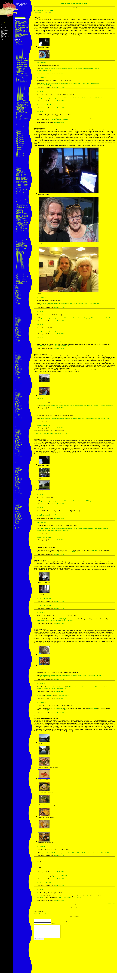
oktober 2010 (17, 480)
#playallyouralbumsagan (57, 675)
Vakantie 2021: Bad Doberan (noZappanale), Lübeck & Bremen (22, 228)
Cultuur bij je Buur (4, 24)
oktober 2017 (17, 395)
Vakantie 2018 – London (21, 215)
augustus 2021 (18, 347)
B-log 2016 (18, 46)
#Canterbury (81, 68)
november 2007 (18, 516)
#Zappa (41, 897)
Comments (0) (111, 903)
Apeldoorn (18, 43)
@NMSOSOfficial (49, 620)
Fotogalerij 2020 (19, 93)
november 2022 (18, 332)
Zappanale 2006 (19, 259)
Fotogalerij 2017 (19, 90)
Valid (17, 527)
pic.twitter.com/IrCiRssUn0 (43, 676)
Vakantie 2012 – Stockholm (21, 187)
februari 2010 (17, 488)
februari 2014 (17, 440)
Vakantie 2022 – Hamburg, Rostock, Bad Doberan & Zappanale (21, 233)
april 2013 (17, 449)
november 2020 (18, 357)
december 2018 (18, 380)
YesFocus (3, 38)
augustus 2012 (18, 457)
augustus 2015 (18, 421)
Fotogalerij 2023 (19, 96)
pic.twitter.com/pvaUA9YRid (106, 405)
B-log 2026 (18, 57)
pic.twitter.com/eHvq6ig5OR (44, 537)
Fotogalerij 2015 (19, 88)
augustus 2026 (18, 286)
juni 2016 (17, 411)
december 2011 (18, 466)
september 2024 (18, 309)
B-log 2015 (18, 45)
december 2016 (18, 405)
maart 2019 (17, 377)
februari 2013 (17, 451)
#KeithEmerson (93, 708)
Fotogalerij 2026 (19, 99)
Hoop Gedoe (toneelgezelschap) (20, 107)
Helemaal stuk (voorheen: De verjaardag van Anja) (21, 105)
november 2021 (18, 344)
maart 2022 (17, 340)
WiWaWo (2, 37)
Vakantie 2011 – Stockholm (21, 185)
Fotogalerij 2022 (19, 95)
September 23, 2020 (59, 408)
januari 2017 (17, 404)
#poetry (89, 675)
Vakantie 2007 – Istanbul (21, 178)
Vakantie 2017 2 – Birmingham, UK (20, 212)
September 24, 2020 (59, 307)
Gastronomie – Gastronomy (22, 102)
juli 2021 (16, 349)
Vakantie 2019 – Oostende (21, 220)
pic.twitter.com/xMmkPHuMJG (101, 852)
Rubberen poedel (19, 172)
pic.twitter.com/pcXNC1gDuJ (44, 70)
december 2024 (18, 306)
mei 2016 (17, 412)
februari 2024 (17, 317)
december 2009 (18, 490)
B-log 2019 (18, 50)
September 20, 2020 (59, 679)
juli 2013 (16, 446)
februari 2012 (17, 464)
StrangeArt (3, 34)
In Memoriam (19, 108)
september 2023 (18, 322)
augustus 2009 (18, 494)
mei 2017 (17, 400)
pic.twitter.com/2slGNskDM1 (44, 515)
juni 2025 (17, 300)
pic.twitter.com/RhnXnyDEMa (59, 688)
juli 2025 (16, 299)
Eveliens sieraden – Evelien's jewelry (20, 78)
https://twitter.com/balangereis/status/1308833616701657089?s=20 (50, 433)
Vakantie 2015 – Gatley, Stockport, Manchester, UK (21, 199)
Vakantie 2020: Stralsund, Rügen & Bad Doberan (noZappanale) (21, 225)
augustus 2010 (18, 482)
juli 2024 (16, 312)
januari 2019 (17, 379)
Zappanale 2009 (19, 262)
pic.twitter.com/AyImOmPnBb (44, 105)
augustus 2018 (18, 384)
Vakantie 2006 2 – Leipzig (21, 177)
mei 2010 (17, 485)
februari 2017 (17, 403)
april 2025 (17, 302)
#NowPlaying (43, 62)
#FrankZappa (87, 896)
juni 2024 (17, 313)
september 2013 (18, 444)
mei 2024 (17, 314)
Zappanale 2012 (19, 265)
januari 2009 (17, 502)
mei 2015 (17, 425)
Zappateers (3, 39)
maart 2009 (17, 500)
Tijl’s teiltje (3, 35)
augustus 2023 (18, 323)
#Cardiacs (75, 98)
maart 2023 (17, 328)
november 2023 (18, 320)
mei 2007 (17, 522)
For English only (19, 80)
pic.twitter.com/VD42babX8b (74, 897)
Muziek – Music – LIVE (21, 118)
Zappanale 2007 (19, 260)
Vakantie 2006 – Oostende (21, 175)
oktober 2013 (17, 443)
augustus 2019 (18, 372)
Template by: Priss (4, 42)
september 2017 (18, 396)
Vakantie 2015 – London (21, 202)
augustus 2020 (18, 360)
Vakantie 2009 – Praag (21, 181)
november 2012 (18, 454)
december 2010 (18, 478)
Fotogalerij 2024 (19, 97)
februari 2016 (17, 415)
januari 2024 (17, 318)
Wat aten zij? (19, 251)
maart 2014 (17, 439)
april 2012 (17, 462)
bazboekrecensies (20, 69)
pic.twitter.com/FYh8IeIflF (105, 418)
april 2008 (17, 511)
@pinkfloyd (57, 620)
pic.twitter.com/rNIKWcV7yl (84, 501)
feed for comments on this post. (43, 913)
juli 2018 (16, 385)
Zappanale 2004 (19, 257)
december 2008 (18, 503)
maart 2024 (17, 316)
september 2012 (18, 456)
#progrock (89, 68)
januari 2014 (17, 441)
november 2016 (18, 406)
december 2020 (18, 356)
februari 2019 (17, 378)
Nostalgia (18, 121)
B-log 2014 (18, 44)
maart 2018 (17, 390)
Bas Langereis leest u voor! (74, 3)
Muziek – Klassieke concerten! (20, 115)
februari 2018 (17, 391)
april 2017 (17, 401)
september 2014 (18, 433)
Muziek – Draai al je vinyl (21, 112)
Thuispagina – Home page (20, 21)
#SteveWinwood (41, 345)
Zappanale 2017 (19, 270)
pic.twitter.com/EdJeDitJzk (105, 318)
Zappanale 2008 (19, 261)
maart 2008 (17, 512)
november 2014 (18, 431)
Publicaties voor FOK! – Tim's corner (21, 171)
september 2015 (18, 420)
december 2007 (18, 515)
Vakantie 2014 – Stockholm (21, 194)
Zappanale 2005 (19, 258)
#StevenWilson (40, 530)
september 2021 (18, 346)
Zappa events (19, 253)
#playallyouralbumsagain (57, 68)
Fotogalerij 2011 (19, 83)
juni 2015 (17, 424)
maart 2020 (17, 365)
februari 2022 (17, 341)
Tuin (17, 173)
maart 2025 (17, 303)
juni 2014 (17, 436)
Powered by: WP (4, 41)
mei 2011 (17, 473)
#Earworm (39, 695)
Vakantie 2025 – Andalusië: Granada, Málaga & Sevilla (21, 246)
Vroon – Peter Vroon (5, 36)
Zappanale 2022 (19, 278)
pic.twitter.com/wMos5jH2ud (44, 304)
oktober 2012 (17, 455)
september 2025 (18, 297)
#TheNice (59, 708)
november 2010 (18, 479)
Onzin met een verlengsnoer (22, 122)
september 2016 (18, 408)
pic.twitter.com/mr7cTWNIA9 (44, 425)
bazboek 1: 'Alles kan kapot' (22, 60)
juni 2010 (17, 484)
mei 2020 (17, 363)
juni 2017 (17, 399)
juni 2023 (17, 325)
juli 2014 (16, 435)
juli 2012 (16, 458)
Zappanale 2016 (19, 269)
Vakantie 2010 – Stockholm (21, 182)
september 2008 (18, 506)
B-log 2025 (18, 56)
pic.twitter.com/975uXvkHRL (60, 876)
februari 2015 (17, 428)
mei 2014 (17, 437)
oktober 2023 (17, 321)
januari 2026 (17, 293)
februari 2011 (17, 476)
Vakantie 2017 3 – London (21, 213)
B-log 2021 (18, 52)
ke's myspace (3, 28)
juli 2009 (16, 495)
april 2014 (17, 438)
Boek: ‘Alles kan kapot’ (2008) (21, 22)
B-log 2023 (18, 54)
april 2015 (17, 426)
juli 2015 (16, 422)
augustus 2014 (18, 434)
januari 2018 (17, 392)
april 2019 (17, 376)
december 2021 (18, 343)
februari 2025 (17, 304)
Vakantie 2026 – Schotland (21, 249)
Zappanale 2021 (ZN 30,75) (22, 276)
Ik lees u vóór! (18, 33)
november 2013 (18, 442)
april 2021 (17, 352)
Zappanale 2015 (19, 268)
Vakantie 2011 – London (21, 184)
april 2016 (17, 413)
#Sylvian (39, 551)
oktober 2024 (17, 308)
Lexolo (2, 31)
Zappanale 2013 (19, 266)
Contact (16, 37)
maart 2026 (17, 291)
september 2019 (18, 371)
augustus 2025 (18, 298)
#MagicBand (91, 852)
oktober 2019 (17, 370)
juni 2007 (17, 521)
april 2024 (17, 315)
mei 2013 (17, 448)
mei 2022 (17, 338)
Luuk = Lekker (19, 111)
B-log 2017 (18, 47)
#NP (38, 62)
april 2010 (17, 486)
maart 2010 (17, 487)
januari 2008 (17, 514)
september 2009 (18, 493)
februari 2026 (17, 292)
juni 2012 (17, 459)
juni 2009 (17, 496)
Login (16, 526)
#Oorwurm (48, 695)
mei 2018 (17, 388)
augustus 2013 (18, 445)
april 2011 (17, 474)
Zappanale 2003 (19, 256)
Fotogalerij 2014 (19, 87)
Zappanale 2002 (19, 255)
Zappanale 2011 (19, 264)
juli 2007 (16, 520)
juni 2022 (17, 337)
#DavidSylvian (60, 118)
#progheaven (95, 68)
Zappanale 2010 (19, 263)
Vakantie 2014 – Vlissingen (21, 196)
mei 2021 (17, 351)
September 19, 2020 (59, 855)
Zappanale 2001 (19, 254)
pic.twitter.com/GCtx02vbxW (57, 869)
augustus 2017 (18, 397)
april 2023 (17, 327)
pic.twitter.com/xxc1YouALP (44, 883)
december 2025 (18, 294)
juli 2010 (16, 483)
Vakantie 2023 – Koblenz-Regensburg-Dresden (21, 237)
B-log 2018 (18, 48)
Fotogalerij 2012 (19, 84)
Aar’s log (2, 23)
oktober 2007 (17, 517)
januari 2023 (17, 330)
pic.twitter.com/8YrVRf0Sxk (72, 551)
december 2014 (18, 430)
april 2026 (17, 290)
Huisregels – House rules (20, 35)
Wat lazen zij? (19, 252)
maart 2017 (17, 402)
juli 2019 (16, 373)
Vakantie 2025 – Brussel (21, 248)
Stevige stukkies (4, 33)
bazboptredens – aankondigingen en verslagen (20, 71)
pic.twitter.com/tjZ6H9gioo (63, 119)
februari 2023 (17, 329)
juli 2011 (16, 471)
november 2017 (18, 394)
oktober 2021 (17, 345)
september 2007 (18, 518)
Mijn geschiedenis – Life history (21, 34)
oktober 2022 (17, 333)
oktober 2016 (17, 407)
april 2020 (17, 364)
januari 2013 (17, 452)
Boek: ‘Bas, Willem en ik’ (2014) (21, 27)
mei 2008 (17, 510)
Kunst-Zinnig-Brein (4, 30)
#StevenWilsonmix (103, 528)
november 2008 (18, 504)
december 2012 (18, 453)
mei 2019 (17, 375)
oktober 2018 (17, 382)
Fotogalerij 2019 (19, 92)
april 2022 (17, 339)
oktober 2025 (17, 296)
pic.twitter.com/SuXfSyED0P (44, 605)
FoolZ (17, 79)
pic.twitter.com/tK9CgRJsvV (94, 98)
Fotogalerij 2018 (19, 91)
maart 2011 (17, 475)
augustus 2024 (18, 310)
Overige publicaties (19, 28)
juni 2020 (17, 362)
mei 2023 (17, 326)
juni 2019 (17, 374)
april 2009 (17, 499)
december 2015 (18, 417)
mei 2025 (17, 301)
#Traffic (55, 344)
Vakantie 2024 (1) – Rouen (21, 240)
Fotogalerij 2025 (19, 98)
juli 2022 (16, 336)
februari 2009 (17, 501)
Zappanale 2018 (19, 271)
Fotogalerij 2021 (19, 94)
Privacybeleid (18, 36)
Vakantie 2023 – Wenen (21, 239)
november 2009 (18, 491)
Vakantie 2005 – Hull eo (21, 174)
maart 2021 (17, 353)
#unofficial (48, 688)
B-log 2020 (18, 51)
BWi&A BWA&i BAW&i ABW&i (22, 73)
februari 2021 (17, 354)
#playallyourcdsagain (46, 68)
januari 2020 (17, 367)
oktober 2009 (17, 492)
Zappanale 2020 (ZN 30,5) (21, 274)
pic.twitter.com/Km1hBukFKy (44, 599)
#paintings (98, 675)
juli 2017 (16, 398)
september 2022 (18, 334)
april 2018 (17, 389)
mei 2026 (17, 289)
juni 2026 (17, 288)
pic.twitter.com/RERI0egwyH (62, 710)
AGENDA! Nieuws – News (21, 41)
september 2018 (18, 383)
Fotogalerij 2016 (19, 89)
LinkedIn (2, 32)
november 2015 (18, 418)
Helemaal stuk (18, 29)
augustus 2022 (18, 335)
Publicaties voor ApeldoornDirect (19, 125)
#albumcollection (68, 68)
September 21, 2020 (59, 601)
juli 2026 (16, 287)
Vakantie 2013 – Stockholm (21, 192)
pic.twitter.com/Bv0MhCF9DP (62, 345)
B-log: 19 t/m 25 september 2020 (43, 10)
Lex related (18, 110)
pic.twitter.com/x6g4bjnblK (105, 331)
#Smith (79, 98)
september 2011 (18, 469)
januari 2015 (17, 429)
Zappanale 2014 (19, 267)
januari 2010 (17, 489)
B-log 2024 (18, 55)
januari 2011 (17, 477)
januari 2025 (17, 305)
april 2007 (17, 523)
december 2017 (18, 393)
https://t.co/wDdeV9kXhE (64, 695)
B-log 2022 (18, 53)
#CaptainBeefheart (82, 675)
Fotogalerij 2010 (19, 82)
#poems (93, 675)
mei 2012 (17, 460)
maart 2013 (17, 450)
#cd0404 (69, 686)
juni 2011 (17, 472)
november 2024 (18, 307)
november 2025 (18, 295)
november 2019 (18, 369)
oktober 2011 (17, 468)
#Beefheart (74, 675)
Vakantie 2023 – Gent (20, 235)
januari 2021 (17, 355)
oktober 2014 (17, 432)
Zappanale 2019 (19, 272)
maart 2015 (17, 427)
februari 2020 (17, 366)
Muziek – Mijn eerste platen (22, 116)
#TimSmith (84, 98)
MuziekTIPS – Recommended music (20, 120)
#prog (85, 68)
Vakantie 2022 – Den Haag (21, 230)
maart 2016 (17, 414)
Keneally (2, 29)
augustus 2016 (18, 409)
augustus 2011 (18, 470)
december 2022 (18, 331)
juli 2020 (16, 361)
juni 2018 (17, 387)
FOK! (2, 26)
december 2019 (18, 368)
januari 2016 (17, 416)
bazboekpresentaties (20, 68)
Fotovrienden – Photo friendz (22, 100)
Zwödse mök (19, 283)
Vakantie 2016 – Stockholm (21, 207)
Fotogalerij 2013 (19, 85)
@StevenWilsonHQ (49, 530)
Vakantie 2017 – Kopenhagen (19, 210)
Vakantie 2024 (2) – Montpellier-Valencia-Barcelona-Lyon (20, 243)
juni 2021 (17, 350)
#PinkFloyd (63, 619)
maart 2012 (17, 463)
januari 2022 (17, 342)
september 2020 (18, 359)
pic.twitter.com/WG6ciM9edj (44, 85)
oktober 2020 (17, 358)
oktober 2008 (17, 505)
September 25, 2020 (59, 73)
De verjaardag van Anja (5, 25)
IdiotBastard (3, 27)
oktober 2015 (17, 419)
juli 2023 (16, 324)
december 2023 (18, 319)
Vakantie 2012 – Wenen (21, 189)
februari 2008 (17, 513)
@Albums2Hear (52, 119)
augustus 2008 (18, 507)
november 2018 (18, 381)
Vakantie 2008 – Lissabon (21, 179)
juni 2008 (17, 509)
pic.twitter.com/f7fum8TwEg (61, 530)
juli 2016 (16, 410)
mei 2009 (17, 497)
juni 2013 (17, 447)
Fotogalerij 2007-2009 (20, 81)
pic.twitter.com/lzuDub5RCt (66, 620)
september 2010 (18, 481)
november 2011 (18, 467)
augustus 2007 (18, 519)
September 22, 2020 (59, 503)
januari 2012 (17, 465)
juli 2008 (16, 508)
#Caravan (75, 68)
